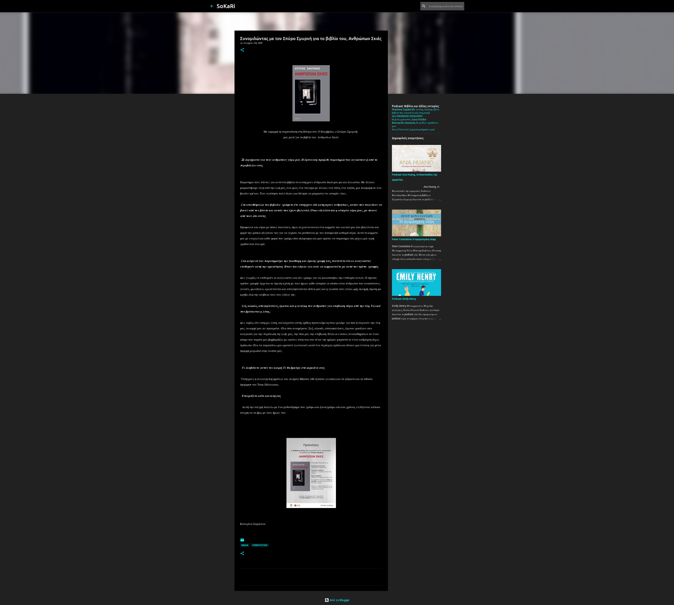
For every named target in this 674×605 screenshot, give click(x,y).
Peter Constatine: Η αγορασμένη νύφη (414, 239)
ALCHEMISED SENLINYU (407, 116)
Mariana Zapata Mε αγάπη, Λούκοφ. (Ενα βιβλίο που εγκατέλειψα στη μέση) (415, 111)
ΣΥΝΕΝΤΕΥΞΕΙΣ (259, 545)
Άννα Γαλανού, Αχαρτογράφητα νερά (413, 129)
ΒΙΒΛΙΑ (245, 545)
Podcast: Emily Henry (404, 298)
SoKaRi (226, 6)
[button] (242, 50)
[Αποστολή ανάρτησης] (242, 541)
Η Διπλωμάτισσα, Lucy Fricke (409, 119)
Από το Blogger (339, 600)
